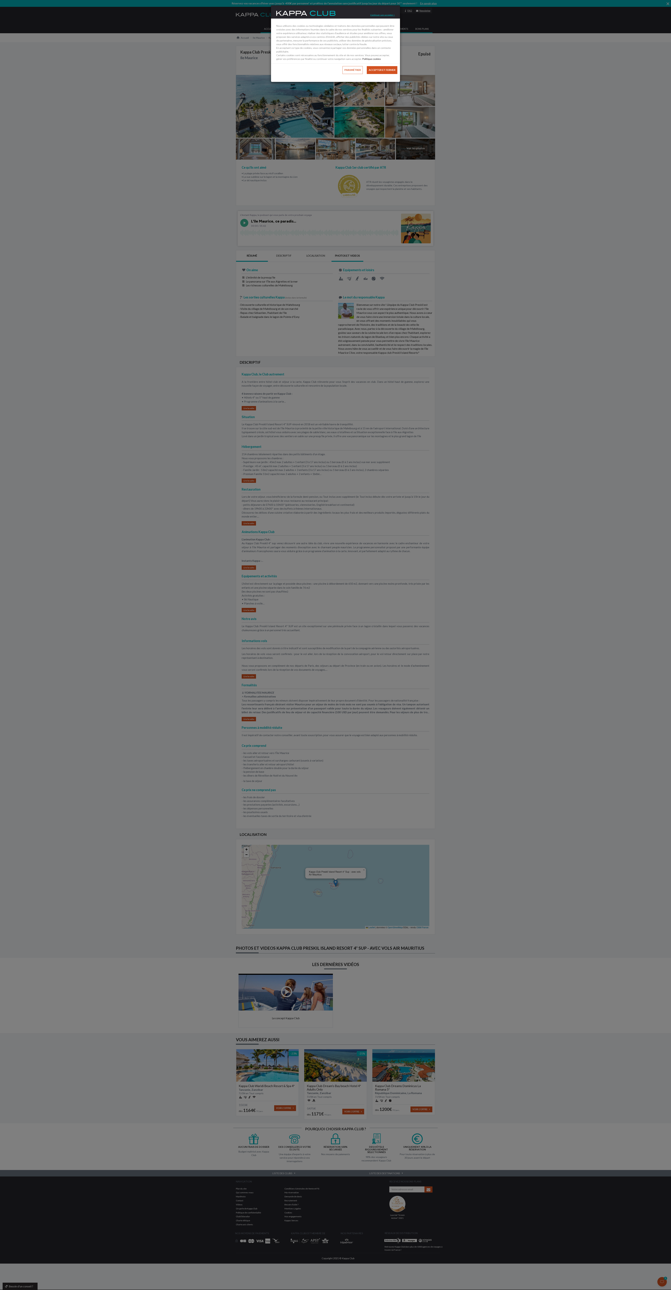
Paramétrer (352, 69)
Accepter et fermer (382, 69)
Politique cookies (371, 58)
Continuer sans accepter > (382, 15)
